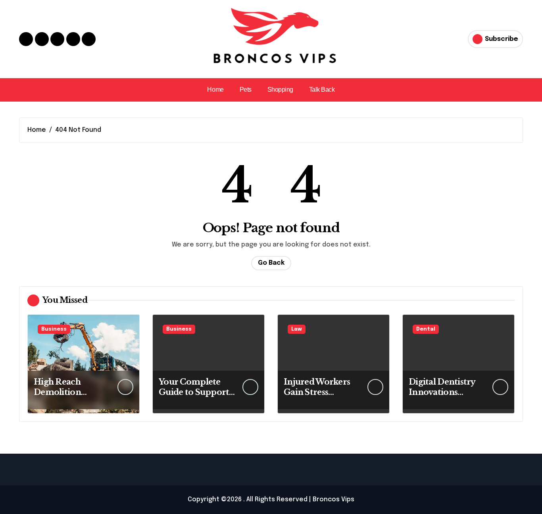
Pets (246, 89)
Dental (425, 329)
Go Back (271, 263)
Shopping (280, 89)
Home (215, 89)
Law (296, 329)
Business (54, 329)
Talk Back (322, 89)
